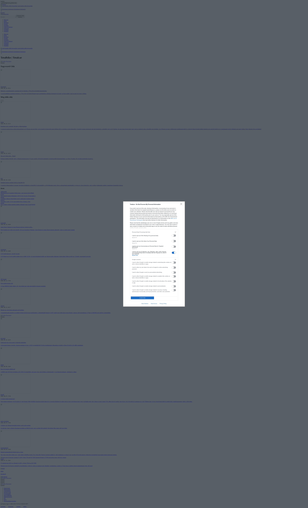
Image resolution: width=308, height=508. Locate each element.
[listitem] (154, 232)
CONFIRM (142, 298)
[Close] (181, 204)
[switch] (174, 235)
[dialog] (154, 254)
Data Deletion (144, 303)
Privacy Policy (163, 303)
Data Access (154, 303)
